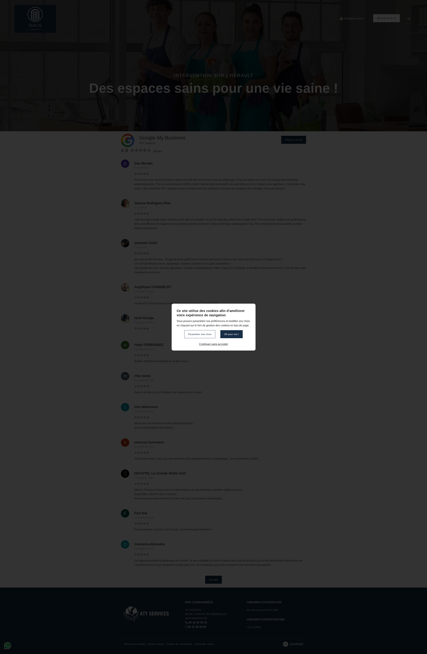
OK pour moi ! (231, 334)
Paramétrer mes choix (199, 334)
